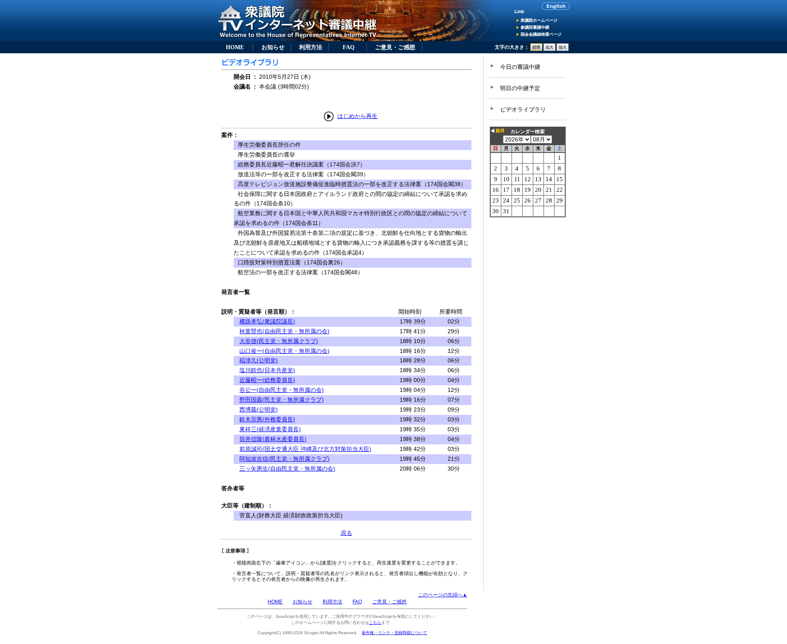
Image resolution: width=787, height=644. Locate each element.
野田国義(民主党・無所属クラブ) (281, 399)
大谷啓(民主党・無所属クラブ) (278, 341)
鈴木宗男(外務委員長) (267, 419)
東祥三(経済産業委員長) (270, 429)
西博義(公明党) (258, 409)
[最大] (563, 49)
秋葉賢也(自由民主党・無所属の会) (284, 331)
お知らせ (273, 47)
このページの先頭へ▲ (442, 595)
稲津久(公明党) (258, 360)
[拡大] (549, 49)
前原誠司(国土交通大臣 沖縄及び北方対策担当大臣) (305, 449)
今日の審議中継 (520, 67)
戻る (346, 533)
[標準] (536, 49)
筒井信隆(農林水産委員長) (273, 439)
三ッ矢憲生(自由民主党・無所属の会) (287, 468)
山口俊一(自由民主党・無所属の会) (284, 351)
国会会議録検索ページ (541, 34)
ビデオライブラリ (523, 109)
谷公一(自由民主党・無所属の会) (281, 390)
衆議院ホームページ (539, 20)
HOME (235, 47)
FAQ (349, 47)
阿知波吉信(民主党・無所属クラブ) (284, 458)
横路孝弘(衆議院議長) (267, 321)
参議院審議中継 (535, 27)
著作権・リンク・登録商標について (394, 632)
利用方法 (310, 47)
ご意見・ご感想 (395, 47)
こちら (375, 622)
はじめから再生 (357, 116)
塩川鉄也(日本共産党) (267, 370)
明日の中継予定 (520, 88)
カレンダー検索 (527, 131)
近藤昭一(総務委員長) (267, 380)
